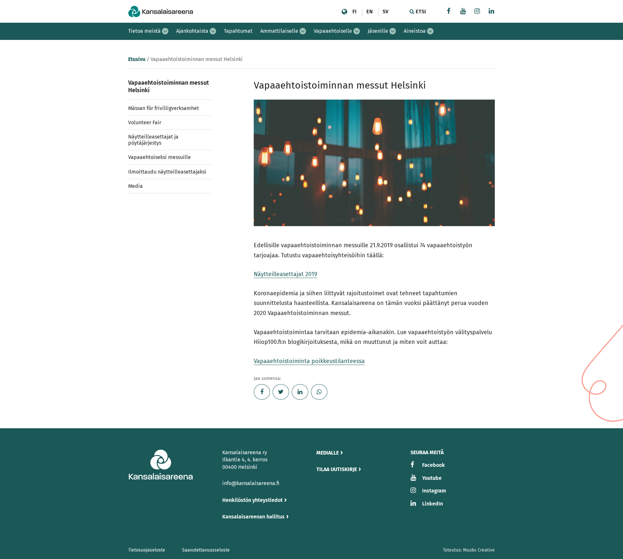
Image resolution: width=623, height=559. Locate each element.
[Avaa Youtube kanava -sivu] (463, 12)
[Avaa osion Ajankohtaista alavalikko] (213, 31)
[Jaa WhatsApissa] (319, 392)
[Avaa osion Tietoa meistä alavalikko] (165, 31)
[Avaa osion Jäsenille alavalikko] (392, 31)
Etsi (420, 11)
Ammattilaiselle (279, 31)
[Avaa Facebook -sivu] (449, 12)
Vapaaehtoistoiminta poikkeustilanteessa (309, 361)
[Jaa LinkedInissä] (300, 392)
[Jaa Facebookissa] (262, 392)
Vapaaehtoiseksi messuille (159, 157)
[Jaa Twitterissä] (281, 392)
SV (385, 11)
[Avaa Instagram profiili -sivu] (477, 12)
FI (354, 11)
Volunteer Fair (144, 122)
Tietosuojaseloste (146, 550)
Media (135, 186)
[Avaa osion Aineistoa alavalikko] (430, 31)
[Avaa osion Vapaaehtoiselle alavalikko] (356, 31)
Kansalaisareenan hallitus (253, 517)
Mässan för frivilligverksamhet (163, 108)
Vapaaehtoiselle (333, 31)
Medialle (327, 453)
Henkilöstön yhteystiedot (252, 500)
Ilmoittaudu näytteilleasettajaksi (167, 172)
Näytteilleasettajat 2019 (285, 274)
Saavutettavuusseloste (206, 550)
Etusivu (136, 59)
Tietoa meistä (144, 31)
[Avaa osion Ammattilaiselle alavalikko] (302, 31)
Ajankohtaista (192, 31)
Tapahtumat (238, 31)
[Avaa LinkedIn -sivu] (491, 12)
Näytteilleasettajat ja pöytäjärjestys (153, 140)
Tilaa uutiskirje (336, 469)
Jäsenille (378, 31)
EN (369, 11)
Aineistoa (415, 31)
